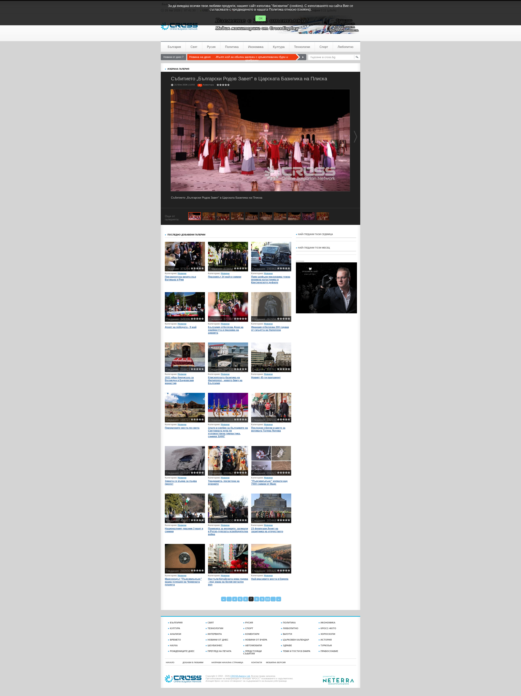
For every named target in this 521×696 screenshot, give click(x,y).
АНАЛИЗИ (175, 634)
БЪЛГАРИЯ (176, 622)
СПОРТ (249, 628)
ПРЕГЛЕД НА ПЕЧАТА (219, 651)
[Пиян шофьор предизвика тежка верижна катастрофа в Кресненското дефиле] (271, 256)
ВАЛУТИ (287, 634)
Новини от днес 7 (173, 57)
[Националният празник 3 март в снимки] (185, 508)
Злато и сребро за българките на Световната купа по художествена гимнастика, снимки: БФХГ (228, 432)
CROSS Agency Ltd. (240, 676)
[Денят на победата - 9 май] (185, 307)
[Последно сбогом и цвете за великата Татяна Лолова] (271, 407)
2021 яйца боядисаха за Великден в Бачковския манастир (179, 380)
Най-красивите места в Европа (269, 579)
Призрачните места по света (182, 427)
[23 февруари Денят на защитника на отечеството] (271, 508)
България (174, 47)
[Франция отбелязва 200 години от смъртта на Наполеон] (271, 307)
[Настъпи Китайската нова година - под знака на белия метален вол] (228, 558)
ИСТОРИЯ (326, 640)
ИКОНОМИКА (328, 622)
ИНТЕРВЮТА (215, 634)
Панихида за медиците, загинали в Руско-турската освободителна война (228, 531)
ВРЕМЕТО (175, 640)
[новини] (179, 26)
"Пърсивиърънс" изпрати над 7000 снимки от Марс (269, 482)
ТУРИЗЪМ (326, 645)
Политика (232, 47)
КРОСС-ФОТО (328, 628)
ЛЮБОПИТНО (290, 628)
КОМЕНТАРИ (252, 634)
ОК (261, 18)
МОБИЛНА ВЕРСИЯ (276, 662)
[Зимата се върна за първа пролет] (185, 461)
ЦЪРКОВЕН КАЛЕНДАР (296, 640)
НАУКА (174, 645)
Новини (182, 273)
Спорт (324, 47)
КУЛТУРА (175, 628)
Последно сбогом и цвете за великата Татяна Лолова (268, 429)
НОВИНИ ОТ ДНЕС (218, 640)
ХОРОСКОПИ (328, 634)
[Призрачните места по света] (185, 407)
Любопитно (345, 47)
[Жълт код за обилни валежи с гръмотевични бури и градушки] (301, 57)
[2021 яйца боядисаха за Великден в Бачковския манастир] (185, 357)
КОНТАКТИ (256, 662)
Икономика (255, 47)
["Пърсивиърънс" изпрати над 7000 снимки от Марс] (271, 461)
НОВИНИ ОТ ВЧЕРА (256, 640)
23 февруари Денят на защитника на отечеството (267, 530)
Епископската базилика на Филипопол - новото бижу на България (225, 380)
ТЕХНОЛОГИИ (215, 628)
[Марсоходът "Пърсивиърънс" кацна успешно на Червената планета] (185, 558)
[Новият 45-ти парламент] (271, 357)
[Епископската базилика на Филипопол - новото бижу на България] (228, 357)
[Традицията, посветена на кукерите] (228, 461)
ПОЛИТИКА (289, 622)
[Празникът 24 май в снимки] (228, 256)
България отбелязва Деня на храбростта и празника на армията (225, 330)
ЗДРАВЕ (287, 645)
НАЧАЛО (170, 662)
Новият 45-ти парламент (266, 377)
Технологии (302, 47)
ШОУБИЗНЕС (215, 645)
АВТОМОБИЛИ (253, 645)
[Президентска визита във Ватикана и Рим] (185, 256)
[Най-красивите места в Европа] (271, 558)
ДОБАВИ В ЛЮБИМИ (193, 662)
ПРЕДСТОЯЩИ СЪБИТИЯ (252, 652)
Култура (279, 47)
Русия (211, 47)
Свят (193, 47)
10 (267, 599)
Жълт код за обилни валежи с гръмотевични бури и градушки (252, 58)
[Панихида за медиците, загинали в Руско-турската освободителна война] (228, 508)
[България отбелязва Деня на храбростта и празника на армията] (228, 307)
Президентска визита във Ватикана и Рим (180, 278)
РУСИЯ (249, 622)
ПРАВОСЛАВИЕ (329, 651)
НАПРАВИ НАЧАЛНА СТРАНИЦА (227, 662)
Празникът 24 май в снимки (224, 276)
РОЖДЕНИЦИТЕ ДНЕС (182, 651)
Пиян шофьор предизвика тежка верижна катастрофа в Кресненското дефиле (270, 279)
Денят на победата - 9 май (180, 327)
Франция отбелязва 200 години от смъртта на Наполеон (270, 328)
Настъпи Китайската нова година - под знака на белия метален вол (228, 582)
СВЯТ (211, 622)
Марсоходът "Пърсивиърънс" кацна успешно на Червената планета (183, 582)
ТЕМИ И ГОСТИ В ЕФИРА (296, 651)
